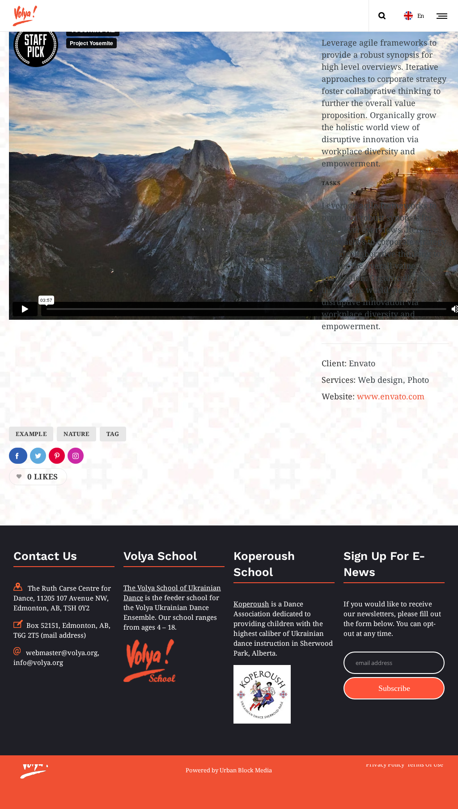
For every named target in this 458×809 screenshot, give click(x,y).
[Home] (82, 764)
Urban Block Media (246, 770)
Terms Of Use (425, 764)
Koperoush (251, 603)
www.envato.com (390, 396)
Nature (76, 434)
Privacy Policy (385, 764)
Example (31, 434)
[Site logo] (24, 15)
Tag (112, 434)
